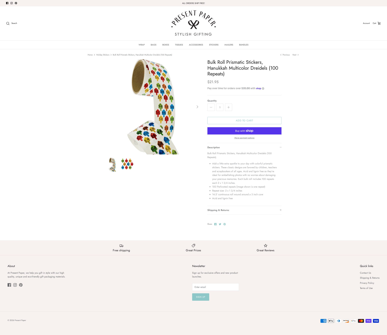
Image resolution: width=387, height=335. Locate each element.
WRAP (142, 44)
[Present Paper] (194, 23)
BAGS (153, 44)
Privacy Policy (367, 283)
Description (213, 147)
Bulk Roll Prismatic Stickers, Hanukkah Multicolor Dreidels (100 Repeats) (142, 54)
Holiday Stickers (102, 54)
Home (90, 54)
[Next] (197, 107)
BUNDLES (243, 44)
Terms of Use (366, 288)
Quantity (212, 100)
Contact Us (365, 273)
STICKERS (213, 44)
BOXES (165, 44)
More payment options (244, 138)
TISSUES (179, 44)
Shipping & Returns (218, 210)
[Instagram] (11, 3)
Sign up (200, 296)
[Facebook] (7, 3)
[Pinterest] (16, 3)
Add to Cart (244, 120)
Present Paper (20, 320)
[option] (153, 106)
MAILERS (228, 44)
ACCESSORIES (196, 44)
